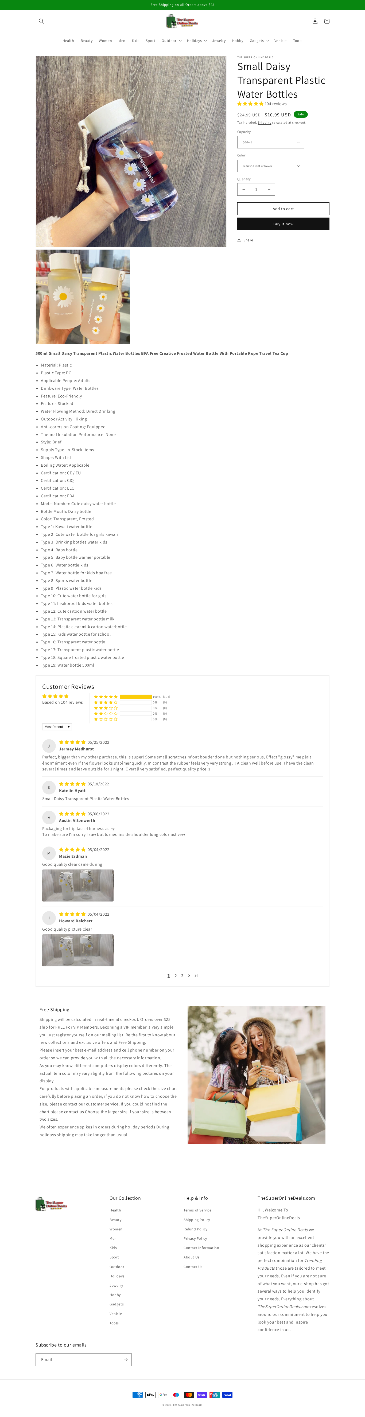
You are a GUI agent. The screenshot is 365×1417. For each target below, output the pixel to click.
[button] (41, 21)
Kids (113, 1247)
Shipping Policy (197, 1219)
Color (241, 155)
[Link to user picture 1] (78, 885)
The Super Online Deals (187, 1405)
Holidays (117, 1276)
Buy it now (283, 223)
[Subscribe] (125, 1359)
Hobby (115, 1294)
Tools (114, 1323)
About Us (192, 1257)
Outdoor (117, 1266)
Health (115, 1210)
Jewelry (116, 1285)
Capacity (244, 131)
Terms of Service (198, 1210)
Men (113, 1238)
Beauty (116, 1219)
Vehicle (116, 1313)
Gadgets (117, 1304)
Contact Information (201, 1247)
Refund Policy (195, 1229)
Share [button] (248, 240)
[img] (73, 742)
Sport (114, 1257)
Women (116, 1229)
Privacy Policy (195, 1238)
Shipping (264, 122)
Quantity (244, 179)
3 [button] (182, 975)
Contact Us (193, 1266)
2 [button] (176, 975)
